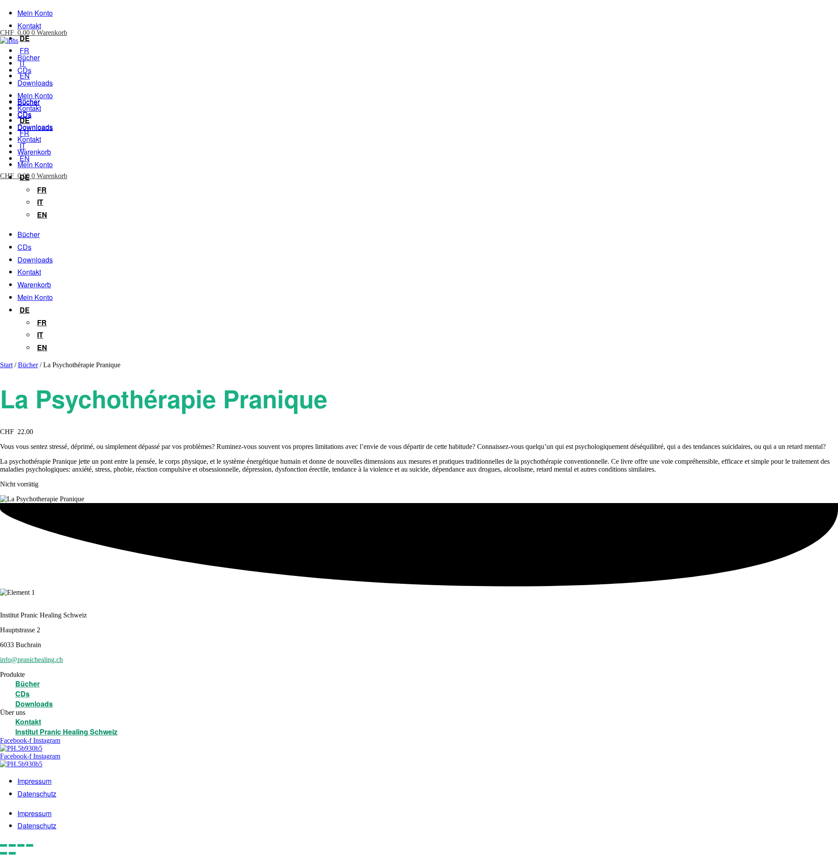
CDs (24, 70)
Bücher (28, 57)
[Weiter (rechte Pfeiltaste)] (12, 853)
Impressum (34, 781)
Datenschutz (36, 794)
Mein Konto (35, 13)
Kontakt (29, 26)
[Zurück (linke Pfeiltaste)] (3, 853)
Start (6, 365)
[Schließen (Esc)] (29, 845)
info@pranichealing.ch (31, 659)
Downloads (35, 83)
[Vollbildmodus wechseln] (12, 845)
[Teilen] (20, 845)
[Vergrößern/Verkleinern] (3, 845)
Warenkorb (34, 152)
